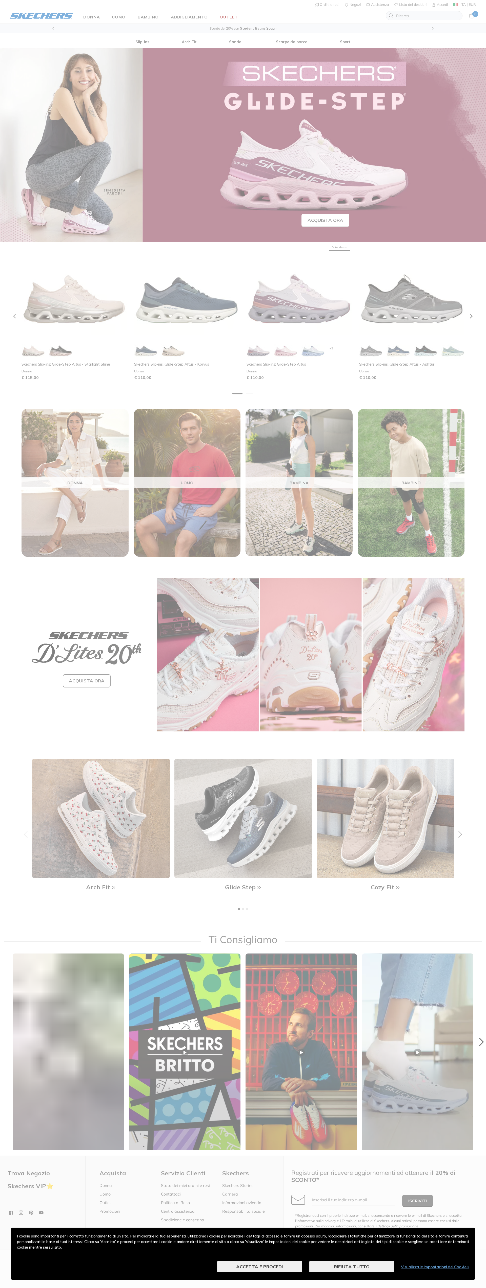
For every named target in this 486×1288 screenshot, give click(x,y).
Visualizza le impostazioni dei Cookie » (435, 1266)
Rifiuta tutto (352, 1267)
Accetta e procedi (259, 1267)
